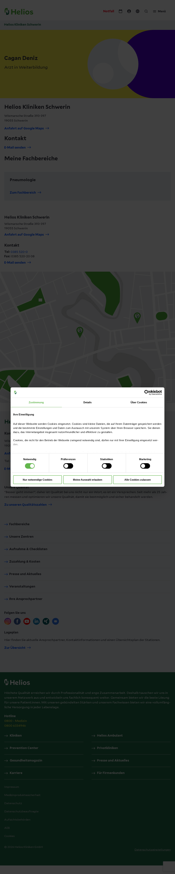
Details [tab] (87, 402)
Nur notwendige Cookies (37, 479)
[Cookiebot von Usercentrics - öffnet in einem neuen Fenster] (147, 392)
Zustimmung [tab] (36, 402)
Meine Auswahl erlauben (87, 479)
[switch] (68, 466)
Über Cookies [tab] (139, 402)
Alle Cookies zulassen (137, 479)
